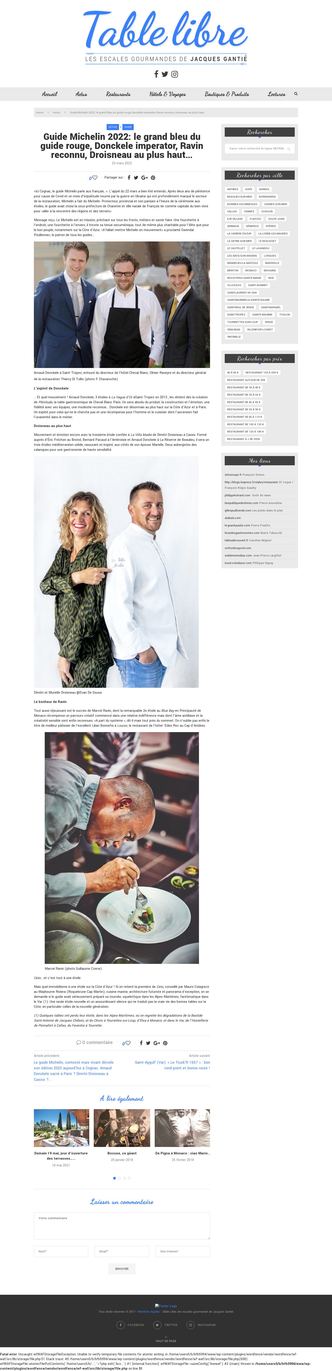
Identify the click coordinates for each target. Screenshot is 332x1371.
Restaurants (118, 94)
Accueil (49, 94)
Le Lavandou (260, 248)
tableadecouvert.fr (236, 540)
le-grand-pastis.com (237, 525)
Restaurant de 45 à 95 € (243, 402)
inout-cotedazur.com (238, 563)
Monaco (251, 270)
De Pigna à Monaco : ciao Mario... (182, 1153)
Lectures (276, 94)
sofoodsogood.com (238, 548)
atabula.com (233, 518)
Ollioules (234, 285)
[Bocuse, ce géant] (122, 1128)
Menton (232, 270)
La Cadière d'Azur (239, 234)
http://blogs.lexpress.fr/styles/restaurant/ (251, 482)
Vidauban (233, 330)
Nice (271, 278)
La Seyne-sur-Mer (239, 241)
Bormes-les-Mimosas (242, 204)
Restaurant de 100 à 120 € (245, 424)
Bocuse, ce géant (122, 1153)
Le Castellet (236, 248)
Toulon (284, 315)
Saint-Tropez (236, 315)
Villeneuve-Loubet (260, 330)
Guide (128, 127)
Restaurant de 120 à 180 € (245, 432)
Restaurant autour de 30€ (246, 380)
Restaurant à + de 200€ (243, 439)
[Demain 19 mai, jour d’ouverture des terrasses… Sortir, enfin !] (61, 1128)
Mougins (270, 270)
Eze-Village (235, 219)
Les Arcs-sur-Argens (242, 256)
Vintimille (234, 337)
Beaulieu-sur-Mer (239, 197)
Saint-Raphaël (271, 307)
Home (39, 113)
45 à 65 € (232, 373)
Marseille (272, 263)
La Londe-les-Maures (273, 234)
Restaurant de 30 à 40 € (243, 387)
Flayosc (255, 219)
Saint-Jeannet (258, 285)
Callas (232, 211)
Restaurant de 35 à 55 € (244, 395)
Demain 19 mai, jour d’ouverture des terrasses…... (61, 1156)
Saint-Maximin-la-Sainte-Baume (248, 300)
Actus (81, 94)
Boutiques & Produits (227, 94)
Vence (269, 322)
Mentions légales (149, 1312)
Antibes (232, 189)
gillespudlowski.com (238, 511)
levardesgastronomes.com (242, 533)
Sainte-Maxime (262, 315)
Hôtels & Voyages (168, 94)
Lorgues (270, 256)
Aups (248, 189)
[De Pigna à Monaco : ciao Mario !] (183, 1128)
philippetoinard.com (237, 495)
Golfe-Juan (276, 219)
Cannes (249, 211)
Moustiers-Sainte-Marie (244, 278)
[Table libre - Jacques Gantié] (166, 2)
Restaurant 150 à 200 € (261, 373)
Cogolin (267, 211)
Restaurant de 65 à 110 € (244, 417)
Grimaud (233, 226)
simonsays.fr (233, 475)
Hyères (271, 226)
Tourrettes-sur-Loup (242, 322)
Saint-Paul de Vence (240, 307)
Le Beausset (267, 241)
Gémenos (252, 226)
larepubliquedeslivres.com (241, 503)
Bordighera (267, 197)
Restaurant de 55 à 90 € (244, 409)
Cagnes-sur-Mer (275, 204)
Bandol (264, 189)
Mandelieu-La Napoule (242, 263)
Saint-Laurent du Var (242, 293)
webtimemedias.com (238, 556)
